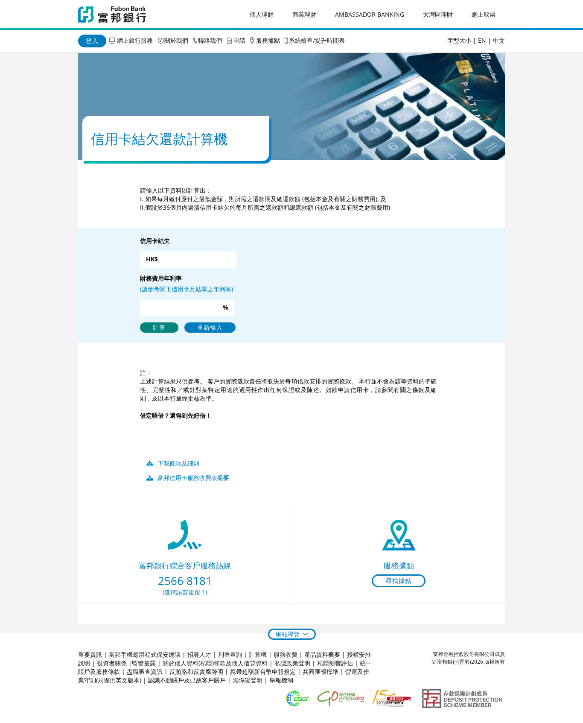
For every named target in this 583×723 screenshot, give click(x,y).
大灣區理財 (438, 14)
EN (482, 40)
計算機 (258, 654)
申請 (239, 40)
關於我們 (176, 40)
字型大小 (459, 40)
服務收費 (285, 654)
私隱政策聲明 (292, 663)
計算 (159, 327)
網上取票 (484, 14)
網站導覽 (288, 634)
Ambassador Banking (369, 14)
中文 (499, 40)
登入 (92, 41)
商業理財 (304, 14)
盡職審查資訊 (145, 671)
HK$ (152, 259)
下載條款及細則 (178, 463)
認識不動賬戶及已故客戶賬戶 (187, 680)
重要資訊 (90, 654)
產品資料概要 (322, 654)
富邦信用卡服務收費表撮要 (193, 478)
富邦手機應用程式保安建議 (145, 654)
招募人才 (199, 654)
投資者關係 (112, 663)
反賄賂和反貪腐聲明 (196, 671)
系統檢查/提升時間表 (317, 40)
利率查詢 (230, 654)
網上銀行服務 (135, 40)
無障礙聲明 (247, 680)
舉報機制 (281, 680)
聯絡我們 (210, 40)
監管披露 (144, 663)
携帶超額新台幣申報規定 (263, 671)
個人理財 (262, 14)
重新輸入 (210, 327)
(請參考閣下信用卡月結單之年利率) (186, 289)
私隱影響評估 (335, 663)
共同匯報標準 (320, 671)
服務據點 (268, 40)
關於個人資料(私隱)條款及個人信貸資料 (215, 663)
